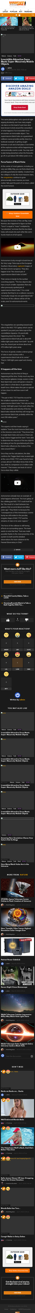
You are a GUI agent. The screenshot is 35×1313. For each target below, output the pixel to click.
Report (18, 549)
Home (6, 1309)
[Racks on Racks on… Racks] (17, 1080)
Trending (28, 12)
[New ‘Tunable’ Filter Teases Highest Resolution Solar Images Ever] (17, 917)
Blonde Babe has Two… (10, 1208)
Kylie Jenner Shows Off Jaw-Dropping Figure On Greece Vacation (26, 29)
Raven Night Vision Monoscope (14, 987)
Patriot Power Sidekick (10, 960)
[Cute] (8, 1189)
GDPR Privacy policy (24, 1309)
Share (3, 36)
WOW (19, 729)
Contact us (13, 1309)
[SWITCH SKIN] (16, 15)
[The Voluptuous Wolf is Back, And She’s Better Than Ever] (9, 21)
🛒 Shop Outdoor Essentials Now (17, 214)
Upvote (8, 620)
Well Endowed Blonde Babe (12, 1120)
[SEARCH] (33, 15)
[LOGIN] (19, 15)
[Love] (8, 1071)
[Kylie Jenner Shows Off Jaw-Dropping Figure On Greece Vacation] (17, 1167)
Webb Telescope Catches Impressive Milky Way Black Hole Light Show (16, 1015)
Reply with (32, 1056)
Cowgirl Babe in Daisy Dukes (13, 1237)
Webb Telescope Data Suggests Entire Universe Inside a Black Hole (17, 1045)
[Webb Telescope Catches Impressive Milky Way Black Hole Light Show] (17, 1003)
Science (9, 729)
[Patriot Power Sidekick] (17, 946)
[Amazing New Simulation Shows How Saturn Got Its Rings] (17, 826)
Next (34, 24)
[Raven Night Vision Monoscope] (17, 976)
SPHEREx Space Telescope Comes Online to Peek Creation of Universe (16, 900)
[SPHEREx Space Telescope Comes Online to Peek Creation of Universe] (17, 888)
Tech (14, 729)
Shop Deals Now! (20, 107)
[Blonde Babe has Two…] (17, 1197)
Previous (1, 24)
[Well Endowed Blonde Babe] (17, 1108)
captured (21, 266)
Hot (20, 12)
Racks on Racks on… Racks (12, 1091)
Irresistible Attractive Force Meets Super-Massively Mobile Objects (15, 734)
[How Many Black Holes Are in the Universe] (17, 853)
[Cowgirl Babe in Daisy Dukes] (17, 1225)
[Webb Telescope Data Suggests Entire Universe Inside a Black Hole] (17, 1032)
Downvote (27, 620)
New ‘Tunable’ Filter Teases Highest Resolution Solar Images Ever (16, 929)
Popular (13, 12)
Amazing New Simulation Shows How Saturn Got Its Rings (17, 839)
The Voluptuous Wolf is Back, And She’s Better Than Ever (8, 29)
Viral (19, 861)
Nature (4, 729)
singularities (8, 177)
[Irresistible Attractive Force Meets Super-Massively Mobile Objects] (17, 721)
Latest (5, 12)
